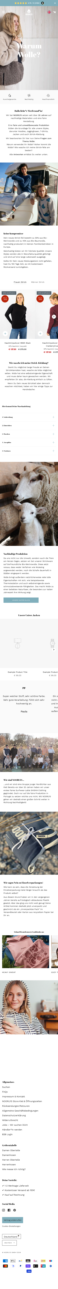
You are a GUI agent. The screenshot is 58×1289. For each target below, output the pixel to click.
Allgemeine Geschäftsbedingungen (20, 1110)
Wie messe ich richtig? (14, 1169)
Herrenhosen (9, 1164)
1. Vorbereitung (7, 417)
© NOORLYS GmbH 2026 (11, 1252)
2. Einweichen (7, 426)
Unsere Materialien (21, 600)
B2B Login (7, 1134)
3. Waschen (6, 434)
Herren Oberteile (11, 1160)
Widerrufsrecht (10, 1120)
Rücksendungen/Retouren (16, 1106)
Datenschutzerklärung (14, 1115)
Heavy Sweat (9, 972)
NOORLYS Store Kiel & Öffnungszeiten (22, 1101)
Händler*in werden (12, 1129)
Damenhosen (9, 1155)
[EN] (50, 12)
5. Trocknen (6, 451)
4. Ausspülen (6, 442)
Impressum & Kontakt (13, 1096)
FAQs (5, 1092)
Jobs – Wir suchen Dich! (15, 1125)
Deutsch (8, 1243)
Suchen (6, 1087)
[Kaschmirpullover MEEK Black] (17, 314)
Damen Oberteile (11, 1150)
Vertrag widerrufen (12, 1220)
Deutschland (11, 1236)
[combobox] (50, 12)
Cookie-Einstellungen (11, 1226)
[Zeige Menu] (3, 12)
